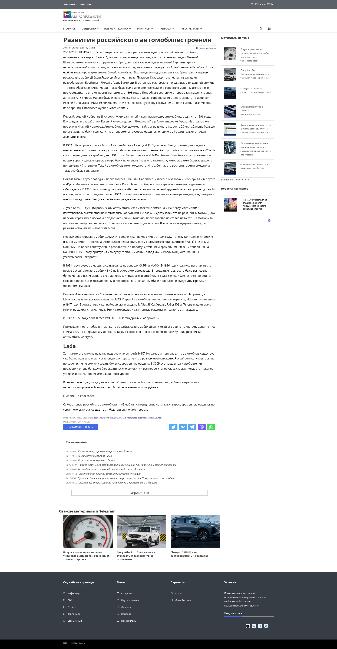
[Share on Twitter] (173, 427)
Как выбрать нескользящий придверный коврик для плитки (113, 469)
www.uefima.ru (78, 12)
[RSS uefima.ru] (266, 626)
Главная (69, 28)
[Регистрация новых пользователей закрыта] (269, 28)
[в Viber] (202, 427)
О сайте (81, 4)
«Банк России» (183, 600)
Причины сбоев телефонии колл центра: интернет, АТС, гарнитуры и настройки (126, 478)
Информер (74, 593)
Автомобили (208, 48)
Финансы (143, 28)
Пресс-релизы (189, 28)
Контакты (69, 4)
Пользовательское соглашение (241, 605)
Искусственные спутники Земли (96, 460)
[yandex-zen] (248, 626)
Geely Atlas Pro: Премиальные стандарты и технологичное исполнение (136, 556)
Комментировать (82, 426)
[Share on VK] (183, 427)
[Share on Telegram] (192, 427)
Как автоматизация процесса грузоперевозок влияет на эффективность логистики (255, 129)
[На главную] (197, 48)
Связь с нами (75, 620)
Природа (165, 28)
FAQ (89, 4)
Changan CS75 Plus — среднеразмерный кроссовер (189, 554)
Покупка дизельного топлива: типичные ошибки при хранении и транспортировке (127, 464)
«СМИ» (178, 593)
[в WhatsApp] (211, 427)
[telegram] (260, 626)
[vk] (254, 626)
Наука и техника (116, 28)
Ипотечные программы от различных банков (105, 451)
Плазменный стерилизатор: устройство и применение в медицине (117, 482)
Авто (246, 179)
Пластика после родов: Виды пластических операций (109, 473)
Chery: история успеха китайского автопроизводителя (251, 110)
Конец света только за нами (95, 455)
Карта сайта (74, 613)
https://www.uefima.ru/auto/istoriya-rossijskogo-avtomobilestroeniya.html (127, 417)
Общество (89, 28)
